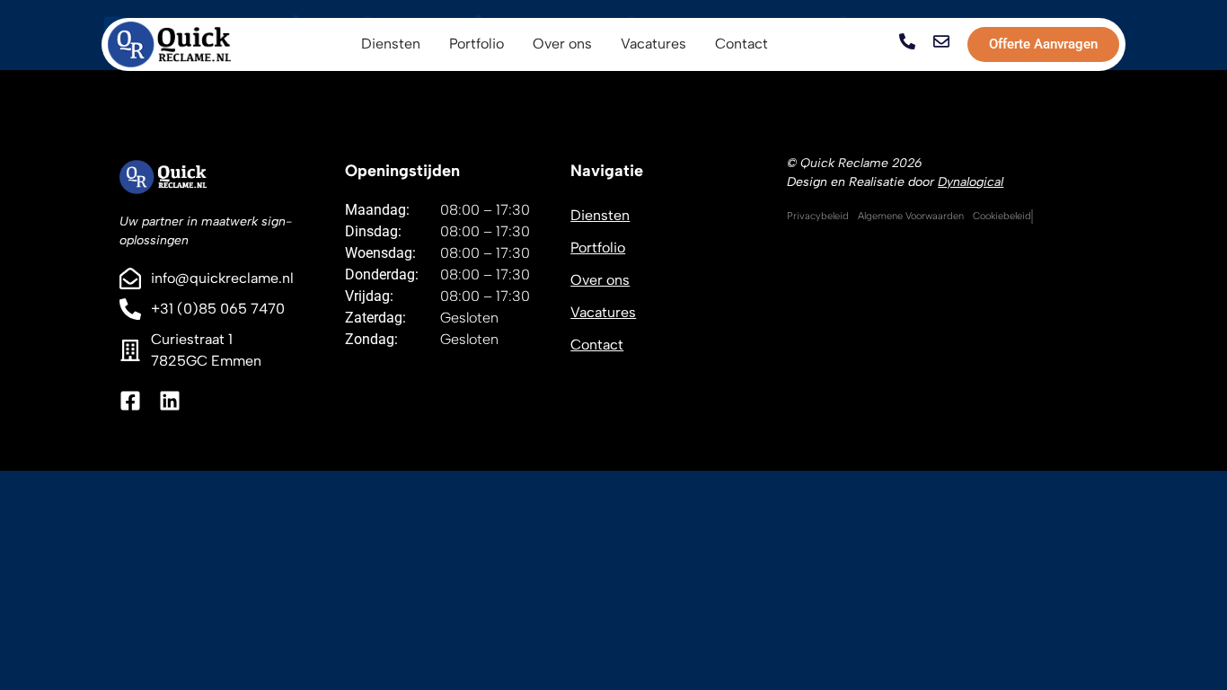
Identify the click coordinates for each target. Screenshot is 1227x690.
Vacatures (603, 312)
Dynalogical (970, 182)
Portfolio (597, 247)
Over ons (600, 279)
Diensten (600, 215)
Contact (596, 344)
